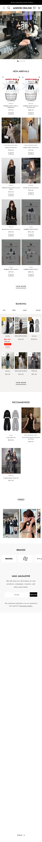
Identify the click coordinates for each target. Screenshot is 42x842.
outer (25, 310)
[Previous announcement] (2, 2)
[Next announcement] (40, 2)
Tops (14, 310)
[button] (4, 8)
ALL (4, 310)
